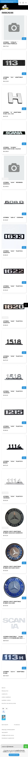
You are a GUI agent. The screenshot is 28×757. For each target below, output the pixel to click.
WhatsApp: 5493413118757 (8, 729)
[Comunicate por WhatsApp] (26, 746)
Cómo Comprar (6, 697)
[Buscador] (20, 3)
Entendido (14, 755)
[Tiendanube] (8, 747)
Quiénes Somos (6, 700)
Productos (5, 691)
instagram (5, 724)
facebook (17, 724)
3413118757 (5, 732)
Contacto (4, 694)
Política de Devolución (9, 703)
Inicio (3, 687)
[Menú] (26, 2)
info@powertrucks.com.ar (8, 735)
